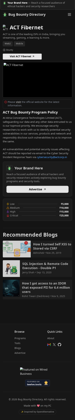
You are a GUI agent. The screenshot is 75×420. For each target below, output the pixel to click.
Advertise (35, 189)
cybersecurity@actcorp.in (52, 157)
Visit (35, 79)
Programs (20, 338)
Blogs (17, 348)
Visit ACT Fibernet (20, 56)
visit (18, 102)
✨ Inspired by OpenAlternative (37, 411)
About (50, 338)
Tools (17, 343)
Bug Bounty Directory (27, 14)
